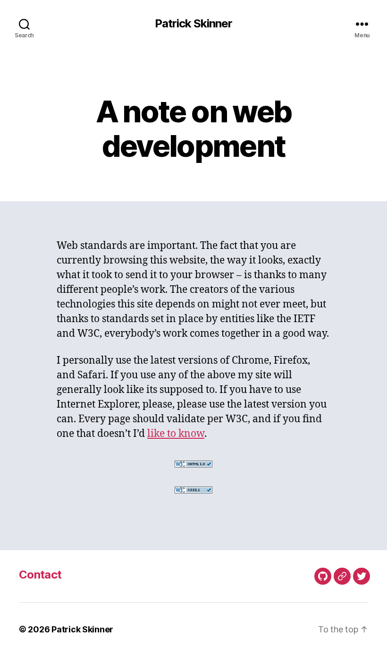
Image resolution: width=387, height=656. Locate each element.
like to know (175, 433)
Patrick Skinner (193, 23)
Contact (40, 574)
